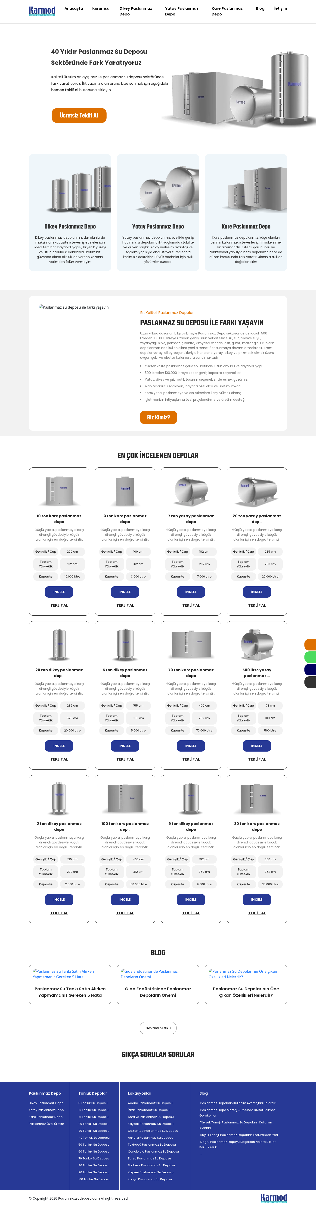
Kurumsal (101, 8)
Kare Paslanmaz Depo (227, 11)
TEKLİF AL (59, 605)
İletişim (280, 8)
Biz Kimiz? (158, 417)
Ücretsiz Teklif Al (79, 115)
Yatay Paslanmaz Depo (181, 11)
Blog (260, 8)
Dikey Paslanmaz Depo (136, 11)
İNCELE (59, 592)
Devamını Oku (158, 1028)
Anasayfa (74, 8)
